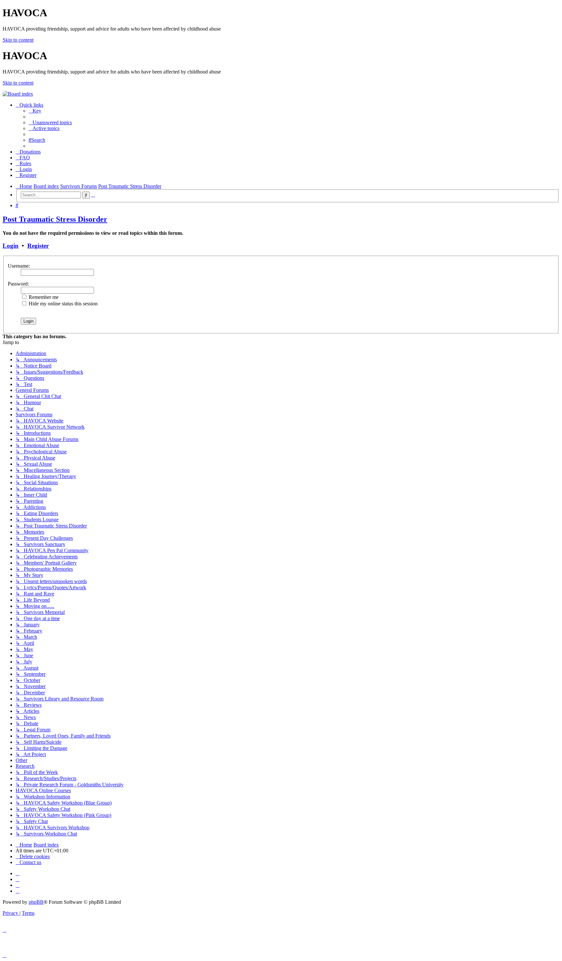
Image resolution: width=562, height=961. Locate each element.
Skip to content (18, 40)
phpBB (36, 902)
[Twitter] (18, 885)
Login (11, 245)
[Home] (18, 94)
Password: (18, 284)
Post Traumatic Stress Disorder (55, 219)
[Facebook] (18, 879)
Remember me (43, 297)
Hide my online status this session (62, 303)
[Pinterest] (18, 891)
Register (38, 245)
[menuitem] (35, 110)
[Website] (18, 873)
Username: (19, 266)
